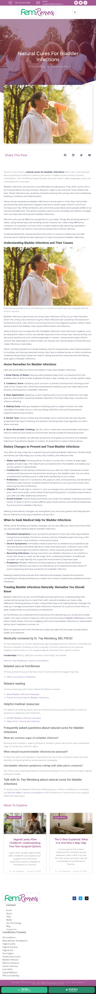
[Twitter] (81, 3)
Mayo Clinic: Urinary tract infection (23, 721)
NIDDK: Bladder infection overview (24, 718)
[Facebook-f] (74, 898)
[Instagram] (85, 3)
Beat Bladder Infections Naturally (23, 694)
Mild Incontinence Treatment (21, 677)
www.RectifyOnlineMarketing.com (48, 984)
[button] (65, 155)
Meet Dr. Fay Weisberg (15, 660)
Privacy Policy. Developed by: (71, 982)
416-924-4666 (14, 792)
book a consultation (39, 660)
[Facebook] (76, 3)
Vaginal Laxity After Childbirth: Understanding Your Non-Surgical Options (25, 843)
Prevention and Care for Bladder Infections (28, 697)
